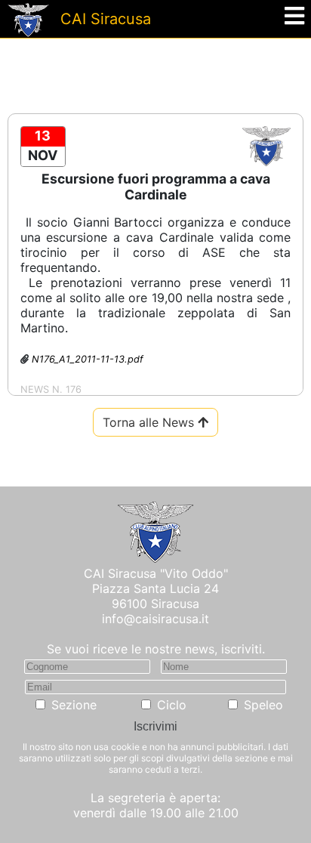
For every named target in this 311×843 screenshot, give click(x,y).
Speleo (263, 704)
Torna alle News (150, 422)
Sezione (74, 704)
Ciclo (171, 704)
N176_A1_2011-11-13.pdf (87, 359)
